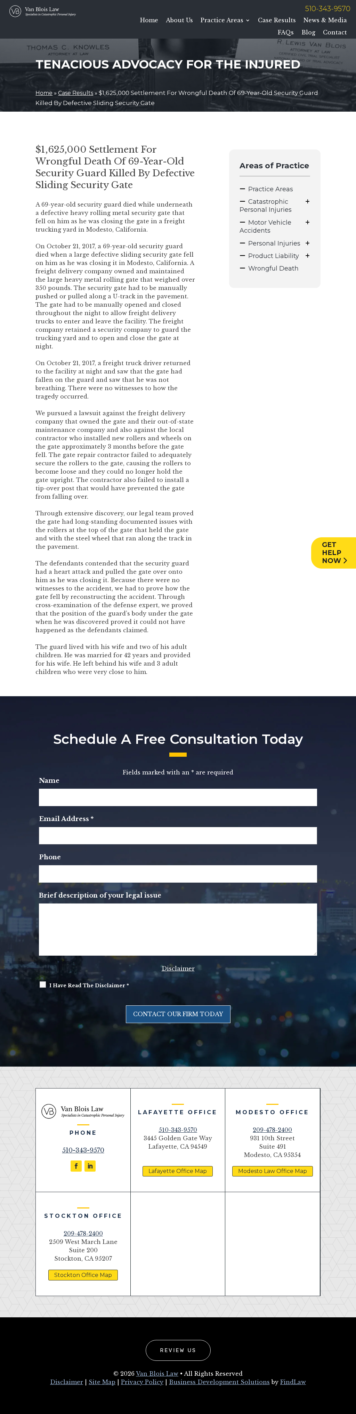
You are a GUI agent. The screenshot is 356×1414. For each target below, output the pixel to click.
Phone (50, 857)
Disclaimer (178, 968)
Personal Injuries (274, 243)
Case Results (277, 20)
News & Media (325, 20)
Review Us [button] (178, 1350)
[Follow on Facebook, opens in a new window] (76, 1166)
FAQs (286, 32)
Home (149, 20)
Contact (335, 32)
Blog (308, 32)
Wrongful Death (273, 268)
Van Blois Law (157, 1373)
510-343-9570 (327, 9)
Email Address (66, 819)
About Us (179, 20)
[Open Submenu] (307, 202)
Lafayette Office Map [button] (177, 1171)
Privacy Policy (142, 1382)
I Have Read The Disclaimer (89, 985)
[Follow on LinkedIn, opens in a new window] (90, 1166)
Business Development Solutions (219, 1382)
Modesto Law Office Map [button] (272, 1171)
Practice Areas (222, 20)
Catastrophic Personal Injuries (266, 206)
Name (49, 781)
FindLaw (293, 1382)
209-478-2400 (272, 1129)
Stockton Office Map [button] (83, 1275)
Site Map (102, 1382)
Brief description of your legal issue (100, 895)
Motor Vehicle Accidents (265, 226)
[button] (349, 1364)
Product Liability (273, 256)
